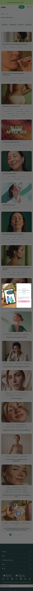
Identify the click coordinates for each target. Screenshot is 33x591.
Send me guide (23, 301)
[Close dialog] (30, 284)
